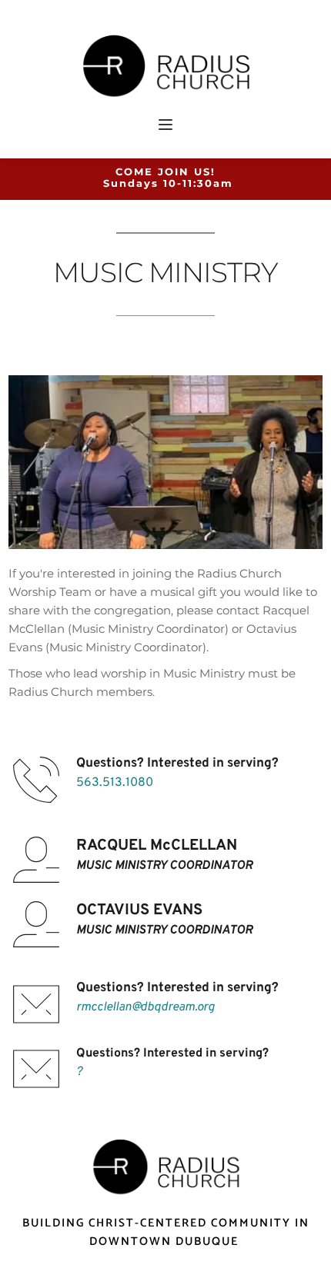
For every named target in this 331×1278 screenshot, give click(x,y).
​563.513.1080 (114, 782)
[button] (165, 124)
